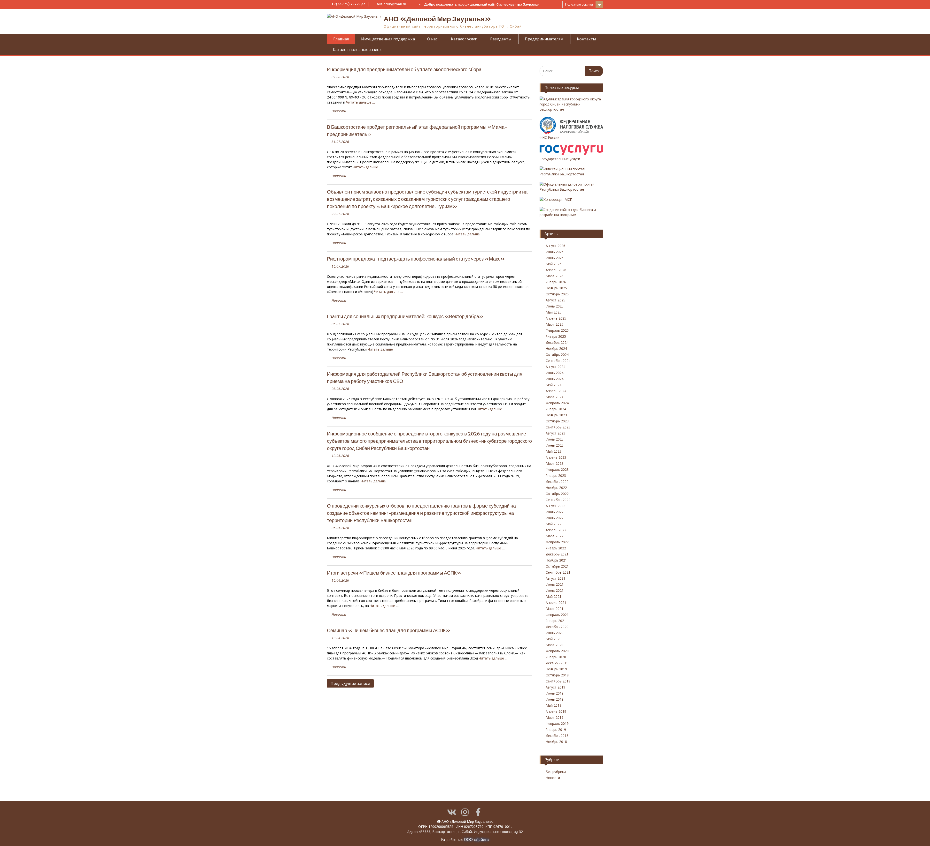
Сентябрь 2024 (558, 360)
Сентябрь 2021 (558, 572)
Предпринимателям (544, 39)
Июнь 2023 (555, 445)
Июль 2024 (555, 372)
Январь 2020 (556, 657)
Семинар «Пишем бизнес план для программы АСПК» (388, 630)
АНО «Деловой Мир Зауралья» (437, 19)
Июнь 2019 (555, 699)
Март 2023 (554, 463)
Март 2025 (554, 324)
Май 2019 (553, 705)
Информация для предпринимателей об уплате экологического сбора (404, 69)
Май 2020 (553, 638)
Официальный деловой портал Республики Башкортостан (567, 187)
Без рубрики (556, 771)
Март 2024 (554, 397)
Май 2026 (553, 264)
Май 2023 (553, 451)
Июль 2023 (555, 439)
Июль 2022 (555, 511)
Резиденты (500, 39)
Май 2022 (553, 524)
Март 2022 (554, 536)
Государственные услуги (560, 159)
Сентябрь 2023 (558, 427)
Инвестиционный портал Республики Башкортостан (562, 171)
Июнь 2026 (555, 257)
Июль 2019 (555, 693)
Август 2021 (555, 578)
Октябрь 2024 (557, 354)
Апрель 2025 (556, 318)
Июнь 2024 (555, 378)
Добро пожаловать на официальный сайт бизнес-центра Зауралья (481, 4)
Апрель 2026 (556, 270)
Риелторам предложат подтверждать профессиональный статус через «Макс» (416, 259)
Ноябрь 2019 (556, 669)
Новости (339, 111)
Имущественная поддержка (388, 39)
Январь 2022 (556, 548)
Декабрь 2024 (557, 342)
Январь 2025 (556, 336)
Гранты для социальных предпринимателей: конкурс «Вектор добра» (405, 316)
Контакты (586, 39)
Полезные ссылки (579, 4)
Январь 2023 (556, 475)
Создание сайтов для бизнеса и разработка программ (568, 212)
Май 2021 (553, 596)
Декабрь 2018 (557, 735)
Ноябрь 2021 (556, 560)
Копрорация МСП (557, 199)
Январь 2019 (556, 729)
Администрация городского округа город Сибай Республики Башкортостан (570, 104)
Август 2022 (555, 505)
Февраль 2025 (557, 330)
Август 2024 (555, 366)
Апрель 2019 (556, 711)
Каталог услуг (464, 39)
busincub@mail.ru (391, 4)
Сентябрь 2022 (558, 499)
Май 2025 (553, 312)
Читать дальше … (360, 102)
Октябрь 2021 (557, 566)
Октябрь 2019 (557, 675)
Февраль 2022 (557, 542)
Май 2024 (553, 384)
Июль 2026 (555, 251)
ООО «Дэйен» (476, 839)
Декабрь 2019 (557, 663)
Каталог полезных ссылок (357, 49)
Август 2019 (555, 687)
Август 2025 (555, 300)
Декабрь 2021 (557, 554)
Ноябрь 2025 (556, 288)
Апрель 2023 (556, 457)
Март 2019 (554, 717)
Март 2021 (554, 608)
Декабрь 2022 (557, 481)
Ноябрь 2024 (556, 348)
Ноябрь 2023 (556, 415)
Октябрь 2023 (557, 421)
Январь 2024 (556, 409)
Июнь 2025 (555, 306)
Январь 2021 (556, 620)
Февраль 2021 (557, 614)
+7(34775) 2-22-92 (348, 4)
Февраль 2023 (557, 469)
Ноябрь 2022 (556, 487)
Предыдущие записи (350, 683)
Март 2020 (554, 645)
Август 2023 (555, 433)
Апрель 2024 (556, 391)
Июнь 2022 (555, 518)
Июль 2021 (555, 584)
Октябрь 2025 (557, 294)
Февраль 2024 (557, 403)
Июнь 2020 (555, 632)
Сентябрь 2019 (558, 681)
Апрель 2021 (556, 602)
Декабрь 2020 (557, 626)
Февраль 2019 (557, 723)
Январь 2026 (556, 282)
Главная (341, 39)
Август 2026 (555, 245)
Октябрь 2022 (557, 493)
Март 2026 (554, 276)
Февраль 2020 (557, 651)
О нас (432, 39)
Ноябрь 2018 (556, 741)
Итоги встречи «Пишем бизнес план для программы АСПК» (394, 573)
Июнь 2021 (555, 590)
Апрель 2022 (556, 530)
